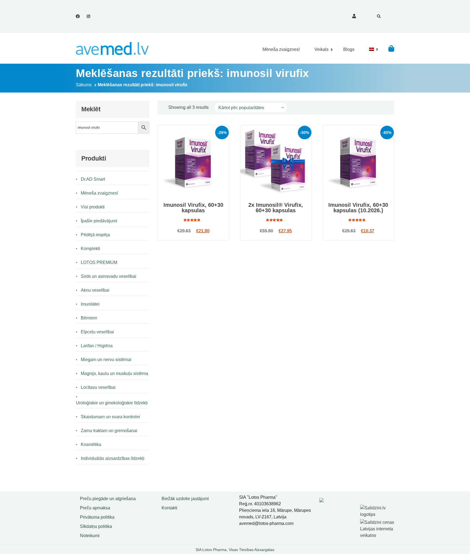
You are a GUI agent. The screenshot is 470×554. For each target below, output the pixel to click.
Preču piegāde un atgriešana (108, 498)
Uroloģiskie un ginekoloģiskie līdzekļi (112, 403)
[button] (391, 48)
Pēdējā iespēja (95, 234)
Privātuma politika (97, 517)
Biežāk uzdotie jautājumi (185, 498)
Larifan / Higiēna (97, 345)
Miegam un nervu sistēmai (106, 359)
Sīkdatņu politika (96, 526)
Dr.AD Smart (93, 179)
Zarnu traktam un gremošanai (109, 430)
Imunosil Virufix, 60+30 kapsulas (193, 207)
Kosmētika (91, 444)
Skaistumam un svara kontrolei (110, 416)
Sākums (84, 84)
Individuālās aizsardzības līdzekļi (112, 458)
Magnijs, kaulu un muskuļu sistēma (114, 373)
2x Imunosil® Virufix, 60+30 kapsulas (275, 207)
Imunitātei (90, 304)
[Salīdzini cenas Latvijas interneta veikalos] (377, 527)
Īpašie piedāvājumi (99, 220)
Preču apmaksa (95, 508)
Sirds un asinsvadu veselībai (108, 276)
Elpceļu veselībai (97, 332)
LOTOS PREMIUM (99, 262)
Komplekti (90, 248)
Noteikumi (90, 535)
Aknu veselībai (95, 290)
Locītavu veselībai (98, 387)
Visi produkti (93, 207)
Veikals (321, 49)
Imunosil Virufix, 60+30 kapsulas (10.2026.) (358, 207)
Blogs (348, 49)
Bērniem (89, 318)
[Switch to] (371, 49)
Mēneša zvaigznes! (281, 49)
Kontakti (169, 508)
